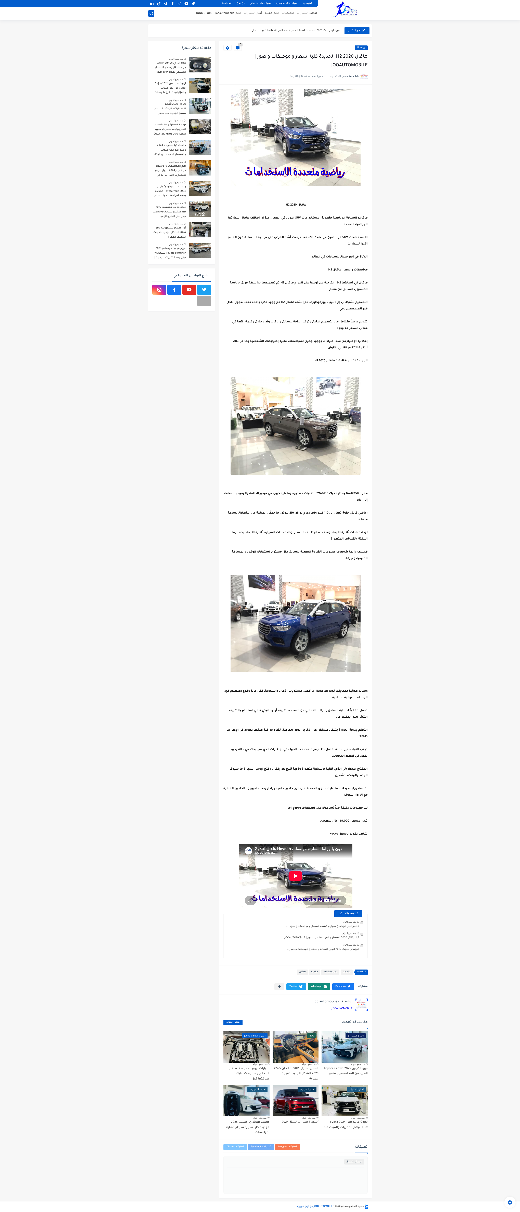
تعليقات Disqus (235, 1147)
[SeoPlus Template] (366, 1206)
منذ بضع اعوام (349, 921)
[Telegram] (204, 301)
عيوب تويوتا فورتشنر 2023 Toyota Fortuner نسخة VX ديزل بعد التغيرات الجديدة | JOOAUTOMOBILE (170, 253)
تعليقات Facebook (261, 1147)
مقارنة (314, 972)
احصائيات (288, 13)
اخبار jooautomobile (228, 13)
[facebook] (172, 3)
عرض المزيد (232, 1022)
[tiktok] (158, 3)
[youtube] (186, 3)
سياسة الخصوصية (287, 3)
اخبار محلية (272, 13)
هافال (302, 972)
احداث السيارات (307, 13)
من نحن (241, 3)
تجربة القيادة (330, 972)
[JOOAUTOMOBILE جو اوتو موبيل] (346, 9)
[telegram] (165, 3)
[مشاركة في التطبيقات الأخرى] (279, 986)
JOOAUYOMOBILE (342, 1008)
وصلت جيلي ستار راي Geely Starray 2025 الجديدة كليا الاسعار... (299, 30)
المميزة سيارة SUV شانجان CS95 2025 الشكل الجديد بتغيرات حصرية (296, 1074)
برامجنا (361, 47)
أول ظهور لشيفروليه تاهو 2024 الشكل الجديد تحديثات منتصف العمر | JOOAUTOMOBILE (169, 233)
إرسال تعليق (354, 1161)
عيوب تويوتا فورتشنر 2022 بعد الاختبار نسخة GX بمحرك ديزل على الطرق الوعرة (169, 212)
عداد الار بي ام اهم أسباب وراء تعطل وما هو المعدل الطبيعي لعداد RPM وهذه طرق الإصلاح (170, 68)
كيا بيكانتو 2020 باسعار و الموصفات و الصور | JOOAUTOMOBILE (322, 937)
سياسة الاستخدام (260, 3)
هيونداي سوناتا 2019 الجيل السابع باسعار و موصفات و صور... (323, 949)
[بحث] (151, 13)
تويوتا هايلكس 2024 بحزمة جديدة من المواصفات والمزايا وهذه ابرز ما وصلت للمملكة (170, 89)
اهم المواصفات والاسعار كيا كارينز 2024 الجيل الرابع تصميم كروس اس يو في (170, 171)
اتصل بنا (226, 3)
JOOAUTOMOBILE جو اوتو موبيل (315, 1206)
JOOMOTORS (204, 13)
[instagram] (179, 3)
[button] (343, 986)
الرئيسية (307, 3)
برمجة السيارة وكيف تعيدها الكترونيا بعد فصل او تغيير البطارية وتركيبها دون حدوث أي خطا (169, 130)
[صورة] (200, 64)
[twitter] (193, 3)
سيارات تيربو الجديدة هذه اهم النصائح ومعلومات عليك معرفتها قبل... (250, 1074)
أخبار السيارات (253, 13)
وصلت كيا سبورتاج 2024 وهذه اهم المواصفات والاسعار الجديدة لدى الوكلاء (169, 150)
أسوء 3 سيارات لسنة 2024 (300, 1122)
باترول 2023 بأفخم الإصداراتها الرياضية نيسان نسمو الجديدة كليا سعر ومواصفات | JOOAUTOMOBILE (170, 109)
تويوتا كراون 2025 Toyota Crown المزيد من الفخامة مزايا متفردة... (346, 1071)
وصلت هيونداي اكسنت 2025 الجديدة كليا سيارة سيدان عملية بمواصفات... (248, 1127)
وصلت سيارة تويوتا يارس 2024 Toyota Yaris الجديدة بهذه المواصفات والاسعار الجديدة (170, 192)
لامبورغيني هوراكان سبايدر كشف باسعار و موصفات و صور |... (322, 926)
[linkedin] (151, 3)
